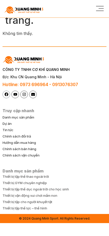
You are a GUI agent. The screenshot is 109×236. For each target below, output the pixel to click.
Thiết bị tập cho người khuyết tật (27, 202)
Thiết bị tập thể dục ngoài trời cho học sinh (36, 189)
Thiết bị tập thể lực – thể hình (25, 208)
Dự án (7, 124)
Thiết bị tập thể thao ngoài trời (26, 176)
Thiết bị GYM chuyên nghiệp (25, 183)
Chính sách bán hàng (19, 149)
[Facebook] (6, 94)
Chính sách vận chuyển (21, 155)
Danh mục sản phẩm (18, 117)
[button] (98, 9)
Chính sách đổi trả (17, 136)
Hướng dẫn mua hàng (19, 143)
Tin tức (8, 130)
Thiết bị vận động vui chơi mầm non (30, 195)
